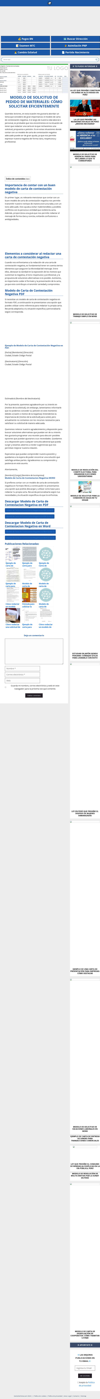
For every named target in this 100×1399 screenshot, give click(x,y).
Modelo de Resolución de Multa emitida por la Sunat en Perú (85, 1175)
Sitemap (83, 1396)
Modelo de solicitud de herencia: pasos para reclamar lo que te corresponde (85, 157)
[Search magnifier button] (96, 59)
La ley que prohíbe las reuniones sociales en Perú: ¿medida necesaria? (85, 121)
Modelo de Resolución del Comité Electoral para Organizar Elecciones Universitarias (84, 473)
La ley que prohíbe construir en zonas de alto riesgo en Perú (85, 92)
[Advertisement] (50, 20)
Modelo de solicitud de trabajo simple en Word (85, 315)
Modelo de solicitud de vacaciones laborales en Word (85, 1129)
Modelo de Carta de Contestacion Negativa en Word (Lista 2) (30, 538)
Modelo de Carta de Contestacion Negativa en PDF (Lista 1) (29, 510)
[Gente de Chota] (49, 3)
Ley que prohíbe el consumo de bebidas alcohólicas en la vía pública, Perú (85, 1166)
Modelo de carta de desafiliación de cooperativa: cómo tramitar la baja (85, 1334)
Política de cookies (40, 1396)
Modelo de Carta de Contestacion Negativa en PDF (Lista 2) (29, 516)
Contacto (76, 1396)
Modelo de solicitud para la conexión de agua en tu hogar (85, 498)
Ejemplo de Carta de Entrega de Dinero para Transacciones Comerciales (85, 1138)
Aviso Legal (68, 1396)
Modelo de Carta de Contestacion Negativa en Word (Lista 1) (30, 532)
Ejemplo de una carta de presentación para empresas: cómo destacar (85, 971)
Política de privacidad (55, 1396)
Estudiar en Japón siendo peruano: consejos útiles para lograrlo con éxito (85, 655)
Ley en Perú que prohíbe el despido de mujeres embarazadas (84, 813)
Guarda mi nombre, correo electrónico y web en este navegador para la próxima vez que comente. (35, 687)
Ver (27, 179)
